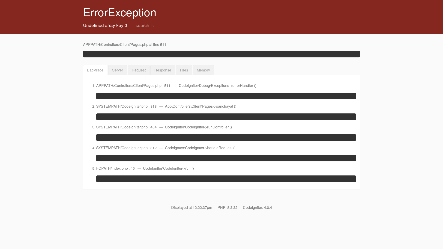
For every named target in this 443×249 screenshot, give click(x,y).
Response (162, 70)
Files (184, 70)
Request (139, 70)
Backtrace (95, 70)
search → (145, 25)
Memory (203, 70)
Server (117, 70)
